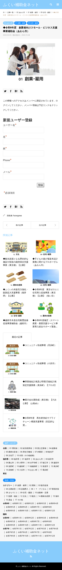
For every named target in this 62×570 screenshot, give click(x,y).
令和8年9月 (10, 510)
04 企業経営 (11, 489)
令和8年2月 (29, 503)
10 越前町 (21, 466)
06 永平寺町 (32, 462)
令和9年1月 (17, 518)
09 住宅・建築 (33, 23)
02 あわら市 (8, 23)
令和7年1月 (17, 528)
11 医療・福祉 (11, 496)
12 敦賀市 (44, 466)
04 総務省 (53, 448)
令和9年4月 (53, 518)
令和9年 (6, 518)
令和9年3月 (41, 518)
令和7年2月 (29, 528)
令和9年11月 (36, 525)
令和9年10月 (23, 525)
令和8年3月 (41, 503)
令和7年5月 (10, 532)
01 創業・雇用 (20, 23)
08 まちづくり (11, 492)
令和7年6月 (22, 532)
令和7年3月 (41, 528)
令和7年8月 (47, 532)
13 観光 (32, 496)
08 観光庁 (50, 452)
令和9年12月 (50, 525)
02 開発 (32, 485)
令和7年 (6, 528)
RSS (31, 556)
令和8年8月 (47, 507)
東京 (5, 473)
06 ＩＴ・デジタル (38, 489)
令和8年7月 (35, 507)
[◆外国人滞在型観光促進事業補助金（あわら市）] (17, 225)
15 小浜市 (21, 470)
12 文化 (23, 496)
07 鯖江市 (44, 462)
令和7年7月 (35, 532)
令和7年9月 (10, 536)
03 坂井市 (50, 459)
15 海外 (56, 496)
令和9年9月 (10, 525)
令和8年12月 (50, 510)
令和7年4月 (53, 528)
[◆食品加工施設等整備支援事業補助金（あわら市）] (45, 225)
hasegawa (17, 215)
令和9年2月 (29, 518)
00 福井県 (15, 459)
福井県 (5, 459)
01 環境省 (13, 448)
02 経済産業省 (26, 448)
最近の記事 (17, 336)
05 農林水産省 (11, 452)
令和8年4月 (53, 503)
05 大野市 (21, 462)
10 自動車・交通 (41, 492)
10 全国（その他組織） (26, 455)
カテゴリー (7, 485)
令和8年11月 (36, 510)
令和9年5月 (10, 521)
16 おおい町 (32, 470)
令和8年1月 (17, 503)
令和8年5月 (10, 507)
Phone (7, 160)
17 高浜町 (44, 470)
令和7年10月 (23, 536)
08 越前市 (55, 462)
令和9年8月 (47, 521)
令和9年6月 (22, 521)
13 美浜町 (55, 466)
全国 (5, 448)
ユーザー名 (9, 124)
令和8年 (6, 503)
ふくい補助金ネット (31, 551)
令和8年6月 (22, 507)
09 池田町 (10, 466)
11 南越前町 (32, 466)
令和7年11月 (36, 536)
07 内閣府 (39, 452)
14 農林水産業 (44, 496)
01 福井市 (26, 459)
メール (7, 171)
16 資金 (9, 499)
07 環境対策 (54, 489)
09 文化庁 (10, 455)
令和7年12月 (50, 536)
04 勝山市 (10, 462)
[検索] (50, 4)
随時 (5, 514)
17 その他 (19, 499)
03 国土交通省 (40, 448)
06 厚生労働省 (26, 452)
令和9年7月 (35, 521)
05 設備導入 (23, 489)
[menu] (57, 4)
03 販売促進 (43, 485)
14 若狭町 (10, 470)
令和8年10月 (23, 510)
